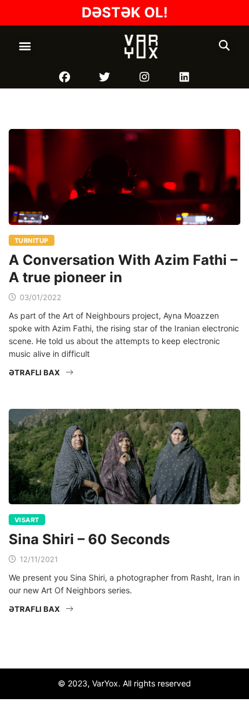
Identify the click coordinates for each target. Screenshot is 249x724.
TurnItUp (31, 241)
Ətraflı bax (34, 372)
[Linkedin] (184, 77)
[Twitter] (104, 77)
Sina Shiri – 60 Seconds (89, 539)
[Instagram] (144, 77)
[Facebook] (64, 77)
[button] (25, 46)
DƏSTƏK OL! (125, 12)
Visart (26, 520)
